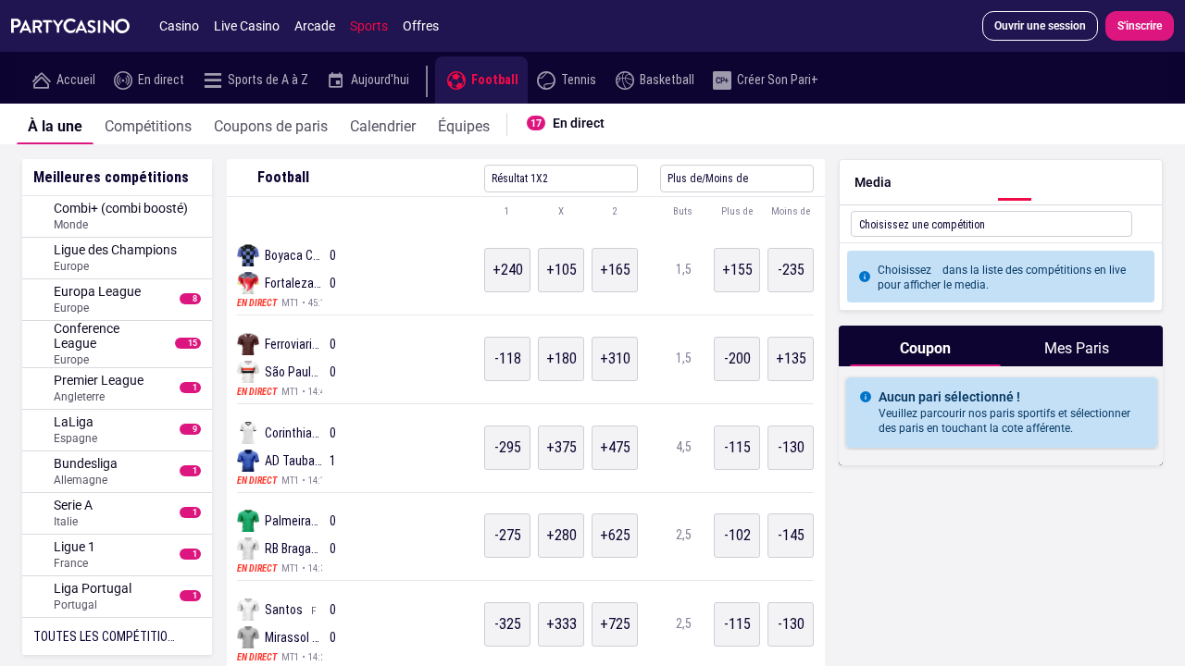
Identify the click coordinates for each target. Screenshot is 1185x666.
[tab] (55, 124)
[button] (526, 212)
